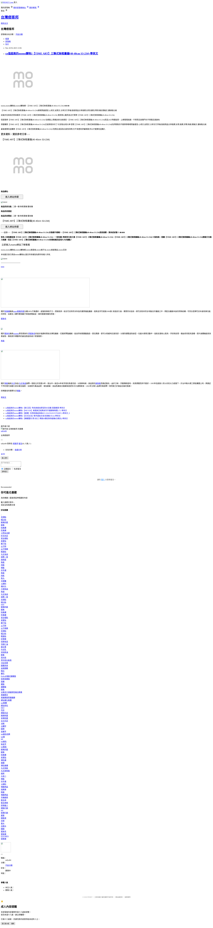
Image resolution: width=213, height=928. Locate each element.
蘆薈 (2, 815)
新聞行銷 (4, 813)
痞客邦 (15, 444)
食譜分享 (18, 450)
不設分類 (19, 34)
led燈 (3, 737)
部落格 (8, 41)
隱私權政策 (119, 897)
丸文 (13, 383)
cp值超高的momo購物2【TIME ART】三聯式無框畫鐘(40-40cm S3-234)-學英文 (51, 53)
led (2, 739)
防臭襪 (3, 530)
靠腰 (2, 682)
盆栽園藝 (4, 668)
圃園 (2, 829)
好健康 (3, 639)
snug (2, 267)
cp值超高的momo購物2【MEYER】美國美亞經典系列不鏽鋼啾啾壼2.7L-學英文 (36, 410)
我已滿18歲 (5, 923)
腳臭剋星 (20, 311)
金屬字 (3, 731)
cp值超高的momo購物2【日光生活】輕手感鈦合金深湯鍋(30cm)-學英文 (32, 416)
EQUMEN (5, 836)
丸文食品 (22, 383)
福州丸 (3, 586)
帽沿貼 (3, 520)
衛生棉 (3, 800)
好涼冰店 (4, 536)
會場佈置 (4, 718)
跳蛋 (2, 792)
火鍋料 (3, 584)
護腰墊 (3, 687)
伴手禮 (3, 570)
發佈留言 (5, 471)
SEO (2, 708)
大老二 (3, 776)
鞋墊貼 (3, 552)
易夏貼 (3, 541)
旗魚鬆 (98, 383)
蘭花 (2, 674)
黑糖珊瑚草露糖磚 (8, 698)
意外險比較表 (6, 660)
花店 (2, 710)
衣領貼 (3, 517)
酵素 (2, 655)
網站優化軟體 (6, 700)
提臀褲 (3, 839)
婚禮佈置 (4, 716)
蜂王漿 (3, 647)
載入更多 (5, 458)
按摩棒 (3, 789)
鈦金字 (3, 744)
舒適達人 (4, 805)
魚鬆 (2, 341)
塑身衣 (3, 319)
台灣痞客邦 (10, 17)
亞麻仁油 (4, 644)
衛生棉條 (4, 803)
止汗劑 (3, 546)
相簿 (7, 39)
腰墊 (2, 684)
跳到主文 (4, 23)
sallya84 (4, 431)
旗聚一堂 (4, 557)
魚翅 (2, 592)
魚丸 (2, 578)
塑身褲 (3, 834)
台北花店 (4, 721)
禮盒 (18, 391)
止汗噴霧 (4, 549)
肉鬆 (2, 565)
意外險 (3, 658)
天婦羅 (3, 581)
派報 (2, 724)
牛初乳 (3, 650)
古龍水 (3, 826)
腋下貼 (3, 544)
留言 (20, 444)
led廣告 (4, 741)
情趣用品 (4, 787)
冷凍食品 (4, 589)
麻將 (2, 773)
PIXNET (89, 897)
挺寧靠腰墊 (5, 679)
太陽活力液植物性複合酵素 (11, 692)
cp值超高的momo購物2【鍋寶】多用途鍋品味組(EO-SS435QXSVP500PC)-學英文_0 (37, 413)
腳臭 (2, 525)
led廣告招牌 (5, 734)
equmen (16, 333)
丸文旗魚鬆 (5, 771)
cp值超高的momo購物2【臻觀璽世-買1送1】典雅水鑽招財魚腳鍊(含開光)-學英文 (36, 418)
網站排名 (4, 706)
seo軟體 (4, 703)
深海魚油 (4, 652)
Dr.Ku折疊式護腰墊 (8, 676)
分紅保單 (4, 663)
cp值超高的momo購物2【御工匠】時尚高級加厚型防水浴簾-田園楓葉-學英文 (35, 408)
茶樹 (2, 821)
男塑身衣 (31, 333)
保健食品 (4, 642)
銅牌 (2, 729)
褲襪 (2, 763)
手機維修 (4, 797)
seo (2, 810)
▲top (3, 454)
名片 (7, 44)
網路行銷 (4, 808)
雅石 (2, 671)
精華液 (3, 818)
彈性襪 (3, 760)
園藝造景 (4, 666)
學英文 (3, 397)
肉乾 (2, 576)
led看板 (4, 747)
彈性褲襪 (4, 765)
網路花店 (4, 713)
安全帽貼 (4, 538)
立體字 (3, 726)
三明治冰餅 (5, 533)
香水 (2, 823)
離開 (12, 923)
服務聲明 (127, 897)
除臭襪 (7, 311)
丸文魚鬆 (4, 768)
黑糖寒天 (4, 695)
